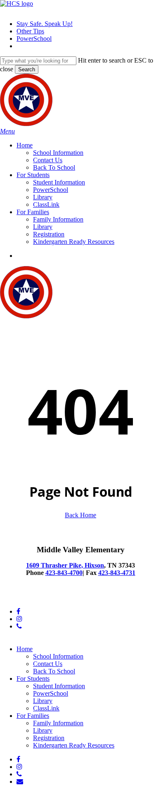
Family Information (58, 723)
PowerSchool (50, 693)
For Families (33, 715)
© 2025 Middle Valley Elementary (45, 597)
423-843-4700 (64, 572)
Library (42, 700)
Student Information (59, 685)
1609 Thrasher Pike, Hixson (65, 565)
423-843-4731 (116, 572)
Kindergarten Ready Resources (73, 745)
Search (26, 69)
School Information (58, 656)
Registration (48, 737)
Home (25, 648)
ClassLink (46, 708)
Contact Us (47, 663)
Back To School (54, 671)
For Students (33, 678)
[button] (7, 131)
